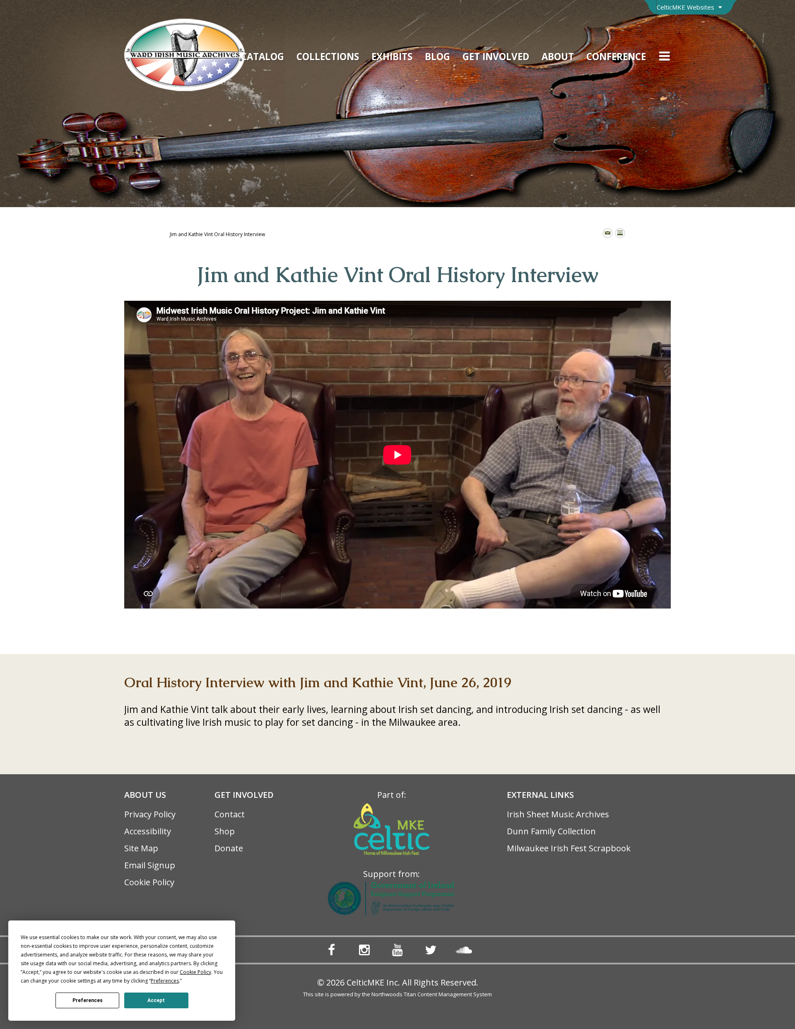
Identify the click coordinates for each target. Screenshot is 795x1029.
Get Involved (496, 56)
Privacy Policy (150, 814)
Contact (229, 814)
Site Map (141, 848)
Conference (616, 56)
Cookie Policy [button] (195, 972)
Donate (228, 848)
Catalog (262, 56)
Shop (224, 831)
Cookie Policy (149, 882)
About (558, 56)
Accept (156, 1000)
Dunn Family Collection (551, 831)
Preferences (87, 1000)
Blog (437, 56)
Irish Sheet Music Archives (558, 814)
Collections (327, 56)
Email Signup (149, 865)
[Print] (620, 233)
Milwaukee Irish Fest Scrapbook (569, 848)
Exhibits (391, 56)
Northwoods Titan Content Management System (431, 994)
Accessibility (147, 831)
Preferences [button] (165, 980)
